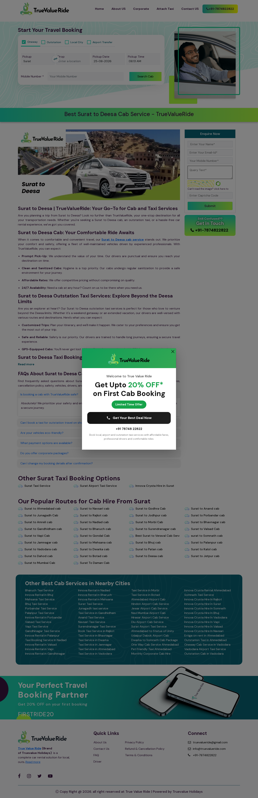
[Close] (173, 351)
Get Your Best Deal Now (132, 418)
